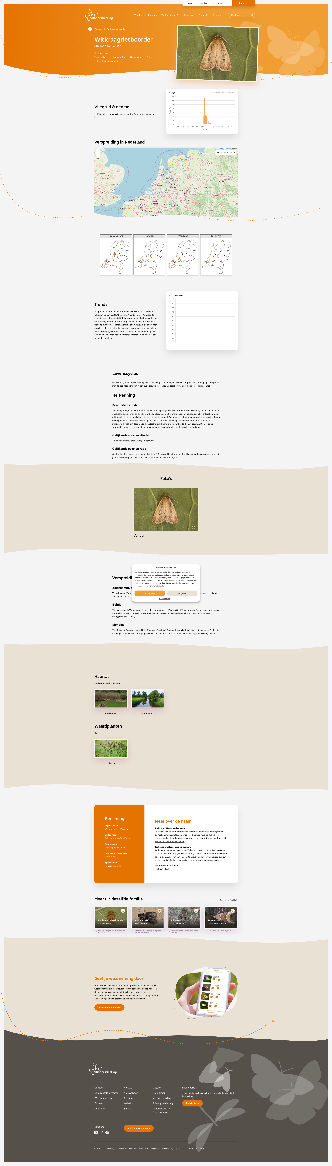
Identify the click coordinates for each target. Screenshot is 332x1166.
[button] (98, 151)
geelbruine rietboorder (130, 440)
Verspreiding (100, 57)
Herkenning (135, 57)
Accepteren (149, 593)
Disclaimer (191, 1148)
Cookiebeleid (164, 599)
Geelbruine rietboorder (123, 454)
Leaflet (221, 148)
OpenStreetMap (228, 148)
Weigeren (182, 593)
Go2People (143, 1148)
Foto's (149, 57)
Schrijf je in (192, 1103)
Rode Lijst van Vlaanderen (197, 613)
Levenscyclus (118, 57)
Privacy (182, 1148)
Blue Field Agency (169, 1148)
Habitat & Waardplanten (106, 61)
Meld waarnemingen (139, 1128)
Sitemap (200, 1148)
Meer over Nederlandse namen (169, 841)
